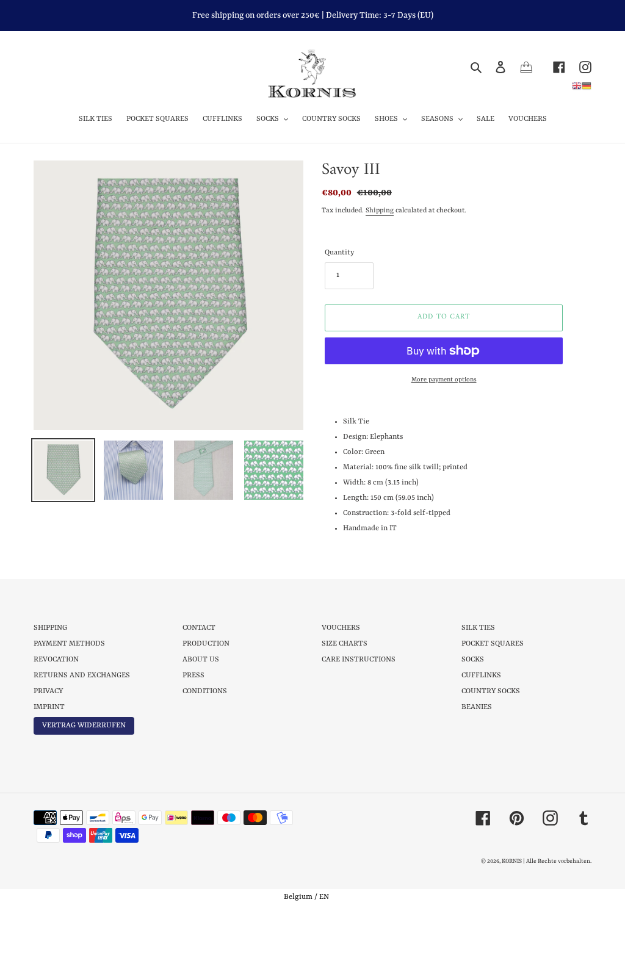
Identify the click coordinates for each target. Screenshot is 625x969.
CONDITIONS (204, 691)
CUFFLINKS (481, 675)
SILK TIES (478, 628)
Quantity (339, 252)
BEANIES (476, 707)
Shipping (380, 211)
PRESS (193, 675)
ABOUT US (200, 659)
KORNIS (512, 861)
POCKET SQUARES (492, 643)
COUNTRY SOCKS (490, 691)
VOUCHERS (341, 628)
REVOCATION (56, 659)
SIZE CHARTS (344, 643)
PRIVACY (48, 691)
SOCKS (472, 659)
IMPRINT (49, 707)
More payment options (444, 379)
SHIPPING (50, 628)
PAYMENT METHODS (69, 643)
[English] (577, 85)
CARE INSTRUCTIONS (359, 659)
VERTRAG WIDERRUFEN (84, 725)
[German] (586, 85)
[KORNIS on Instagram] (578, 66)
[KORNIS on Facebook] (552, 66)
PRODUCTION (205, 643)
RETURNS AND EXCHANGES (82, 675)
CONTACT (198, 628)
